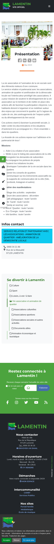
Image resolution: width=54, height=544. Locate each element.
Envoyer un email (27, 448)
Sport (14, 291)
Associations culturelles (25, 309)
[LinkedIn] (25, 61)
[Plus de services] (3, 203)
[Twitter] (30, 61)
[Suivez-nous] (3, 159)
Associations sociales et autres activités (27, 321)
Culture (15, 285)
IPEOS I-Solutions (52, 462)
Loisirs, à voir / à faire (22, 296)
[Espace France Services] (3, 196)
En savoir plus (28, 540)
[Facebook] (20, 61)
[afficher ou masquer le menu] (49, 6)
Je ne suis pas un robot (15, 387)
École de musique (27, 512)
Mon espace (27, 481)
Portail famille (27, 507)
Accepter (6, 540)
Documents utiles (22, 328)
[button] (34, 61)
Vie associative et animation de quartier (25, 302)
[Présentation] (27, 40)
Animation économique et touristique (23, 335)
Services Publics (27, 495)
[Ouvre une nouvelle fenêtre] (3, 166)
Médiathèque (27, 509)
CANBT (27, 493)
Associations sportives (24, 315)
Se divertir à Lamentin (26, 280)
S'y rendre (27, 468)
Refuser (17, 540)
